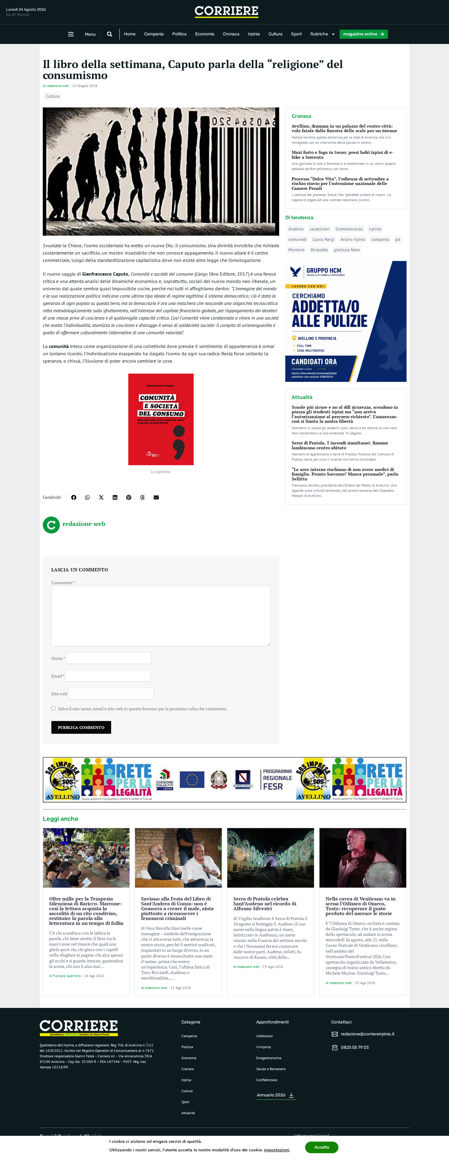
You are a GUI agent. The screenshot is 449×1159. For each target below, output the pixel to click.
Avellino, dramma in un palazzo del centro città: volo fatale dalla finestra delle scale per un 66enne (344, 128)
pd (397, 239)
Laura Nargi (323, 239)
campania (380, 239)
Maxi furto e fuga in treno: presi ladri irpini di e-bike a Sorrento (343, 154)
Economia (204, 34)
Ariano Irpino (353, 239)
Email (57, 676)
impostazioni (276, 1150)
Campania (154, 34)
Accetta (321, 1147)
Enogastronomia (268, 1058)
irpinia (375, 229)
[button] (109, 34)
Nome (58, 658)
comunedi (297, 239)
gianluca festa (347, 250)
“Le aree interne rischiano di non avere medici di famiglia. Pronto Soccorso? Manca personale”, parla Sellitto (345, 474)
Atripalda (319, 250)
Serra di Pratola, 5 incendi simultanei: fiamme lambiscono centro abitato (340, 445)
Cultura (275, 34)
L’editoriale (264, 1036)
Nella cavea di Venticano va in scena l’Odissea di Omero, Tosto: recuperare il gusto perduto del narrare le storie (361, 906)
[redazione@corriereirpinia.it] (334, 1034)
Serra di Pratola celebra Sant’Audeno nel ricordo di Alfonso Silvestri (264, 903)
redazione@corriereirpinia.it (367, 1034)
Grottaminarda (349, 229)
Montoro (296, 250)
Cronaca (231, 34)
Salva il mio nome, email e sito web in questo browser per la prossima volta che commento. (142, 709)
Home (130, 34)
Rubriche (319, 34)
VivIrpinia (263, 1047)
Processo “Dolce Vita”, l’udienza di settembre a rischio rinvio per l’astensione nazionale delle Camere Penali (340, 183)
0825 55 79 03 (355, 1047)
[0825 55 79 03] (334, 1047)
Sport (296, 34)
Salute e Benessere (271, 1069)
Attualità (188, 1112)
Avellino (296, 229)
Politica (179, 34)
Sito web (59, 693)
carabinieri (320, 229)
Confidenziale (266, 1080)
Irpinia (254, 34)
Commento (63, 582)
